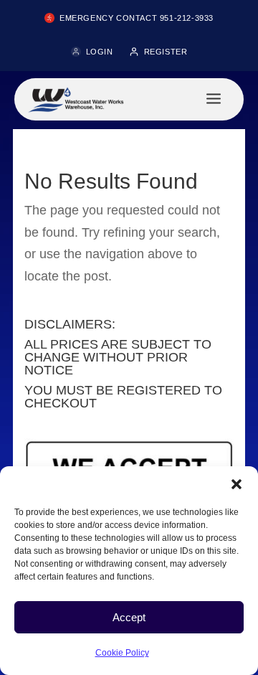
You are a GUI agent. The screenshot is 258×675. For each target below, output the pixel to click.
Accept (129, 617)
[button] (236, 484)
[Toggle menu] (213, 99)
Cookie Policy (122, 653)
